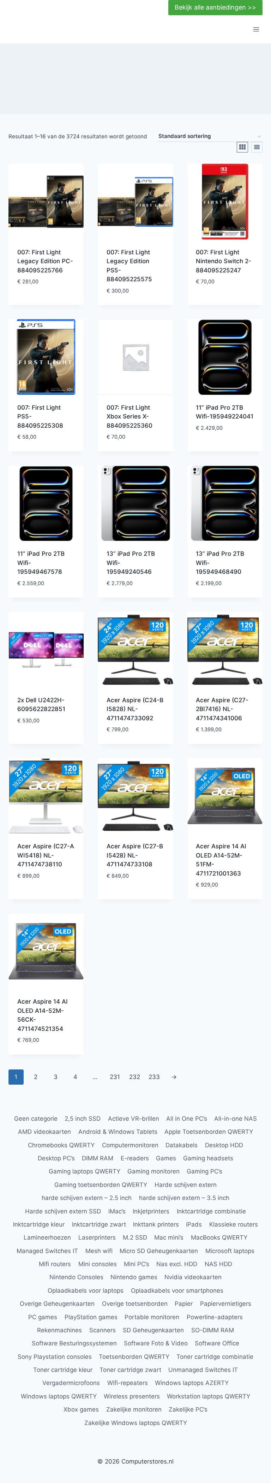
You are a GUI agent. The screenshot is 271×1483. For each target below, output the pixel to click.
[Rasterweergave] (242, 147)
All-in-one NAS (235, 1118)
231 (115, 1076)
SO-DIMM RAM (212, 1330)
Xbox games (81, 1409)
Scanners (102, 1330)
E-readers (135, 1158)
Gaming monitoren (153, 1171)
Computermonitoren (130, 1145)
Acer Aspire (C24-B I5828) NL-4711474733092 (135, 709)
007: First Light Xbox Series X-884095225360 (129, 416)
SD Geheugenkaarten (153, 1330)
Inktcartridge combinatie (211, 1211)
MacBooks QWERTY (219, 1237)
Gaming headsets (208, 1158)
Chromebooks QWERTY (61, 1145)
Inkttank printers (156, 1224)
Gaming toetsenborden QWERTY (100, 1184)
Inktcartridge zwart (99, 1224)
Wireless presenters (132, 1396)
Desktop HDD (224, 1145)
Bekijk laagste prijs (39, 298)
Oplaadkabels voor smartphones (177, 1290)
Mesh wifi (99, 1250)
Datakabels (181, 1145)
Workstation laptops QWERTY (208, 1396)
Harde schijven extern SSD (63, 1211)
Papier (184, 1303)
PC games (42, 1317)
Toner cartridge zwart (130, 1369)
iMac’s (117, 1211)
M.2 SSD (135, 1237)
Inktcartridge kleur (39, 1224)
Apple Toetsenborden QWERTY (208, 1131)
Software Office (217, 1343)
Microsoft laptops (229, 1250)
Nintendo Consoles (76, 1277)
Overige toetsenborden (135, 1303)
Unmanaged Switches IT (203, 1369)
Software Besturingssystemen (74, 1343)
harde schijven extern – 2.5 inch (87, 1197)
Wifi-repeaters (127, 1382)
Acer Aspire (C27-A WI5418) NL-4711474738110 (45, 855)
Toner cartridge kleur (62, 1369)
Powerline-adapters (215, 1317)
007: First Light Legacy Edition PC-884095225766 (45, 261)
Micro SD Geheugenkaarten (159, 1250)
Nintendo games (133, 1277)
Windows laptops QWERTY (59, 1396)
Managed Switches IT (47, 1250)
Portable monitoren (152, 1317)
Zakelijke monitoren (134, 1409)
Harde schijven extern (186, 1184)
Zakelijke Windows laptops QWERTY (135, 1422)
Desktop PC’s (56, 1158)
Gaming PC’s (204, 1171)
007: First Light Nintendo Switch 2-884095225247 (223, 261)
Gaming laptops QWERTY (84, 1171)
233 (154, 1076)
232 (134, 1076)
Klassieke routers (233, 1224)
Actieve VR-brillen (133, 1118)
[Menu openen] (256, 29)
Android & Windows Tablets (117, 1131)
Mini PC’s (136, 1264)
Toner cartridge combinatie (214, 1356)
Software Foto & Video (156, 1343)
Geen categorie (36, 1118)
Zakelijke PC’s (188, 1409)
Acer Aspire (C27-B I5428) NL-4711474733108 (135, 855)
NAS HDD (218, 1264)
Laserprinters (97, 1237)
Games (166, 1158)
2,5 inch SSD (83, 1118)
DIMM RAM (97, 1158)
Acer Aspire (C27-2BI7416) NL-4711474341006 (222, 709)
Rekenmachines (59, 1330)
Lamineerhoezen (47, 1237)
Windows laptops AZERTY (192, 1382)
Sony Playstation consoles (55, 1356)
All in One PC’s (186, 1118)
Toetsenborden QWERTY (134, 1356)
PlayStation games (91, 1317)
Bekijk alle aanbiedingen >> (215, 7)
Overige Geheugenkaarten (57, 1303)
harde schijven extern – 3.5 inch (184, 1197)
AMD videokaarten (44, 1131)
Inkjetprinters (151, 1211)
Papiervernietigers (225, 1303)
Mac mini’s (168, 1237)
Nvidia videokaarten (193, 1277)
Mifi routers (55, 1264)
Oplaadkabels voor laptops (86, 1290)
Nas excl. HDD (176, 1264)
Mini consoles (97, 1264)
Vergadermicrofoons (71, 1382)
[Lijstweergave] (257, 147)
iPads (194, 1224)
